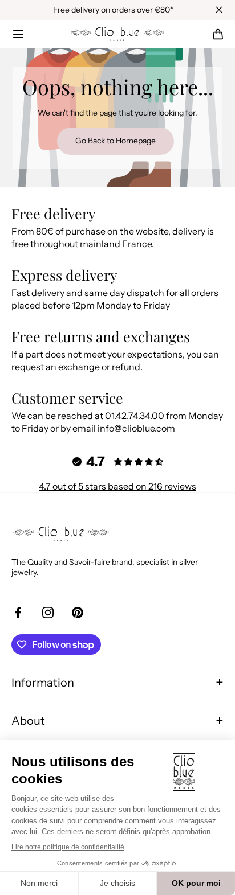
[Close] (219, 9)
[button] (18, 34)
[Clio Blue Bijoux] (117, 34)
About (28, 721)
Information (42, 682)
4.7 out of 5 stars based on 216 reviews (117, 486)
